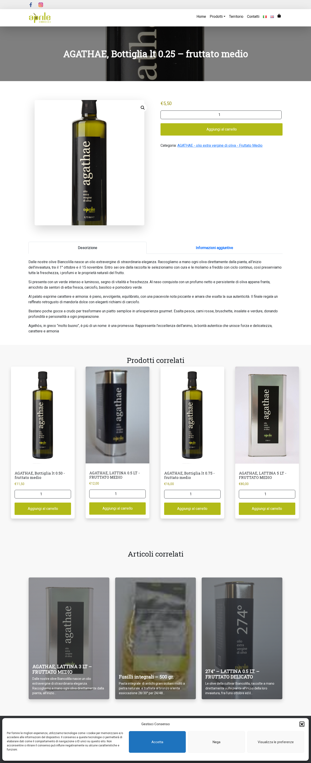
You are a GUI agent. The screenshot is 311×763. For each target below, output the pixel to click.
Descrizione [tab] (87, 248)
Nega (216, 742)
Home (201, 16)
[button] (302, 724)
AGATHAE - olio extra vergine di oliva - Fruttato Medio (220, 145)
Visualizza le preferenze (276, 742)
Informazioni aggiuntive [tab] (214, 248)
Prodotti (216, 16)
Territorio (236, 16)
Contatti (253, 16)
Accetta (157, 742)
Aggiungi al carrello (221, 129)
